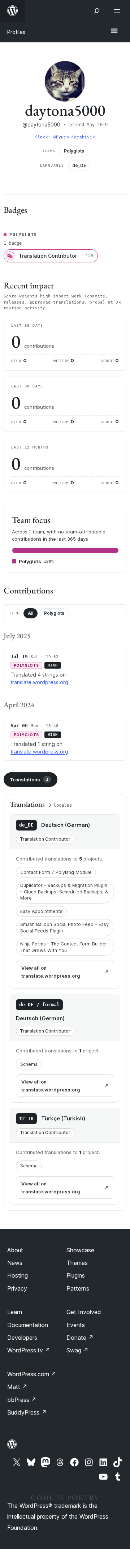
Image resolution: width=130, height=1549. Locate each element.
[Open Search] (97, 11)
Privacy (17, 1288)
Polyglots (54, 613)
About (15, 1250)
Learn (14, 1312)
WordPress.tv (28, 1350)
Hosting (17, 1275)
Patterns (77, 1288)
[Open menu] (118, 11)
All (30, 613)
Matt (17, 1386)
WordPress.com (31, 1374)
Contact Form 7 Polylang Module (56, 872)
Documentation (27, 1325)
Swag (77, 1350)
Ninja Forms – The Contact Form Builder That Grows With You (63, 947)
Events (75, 1325)
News (14, 1262)
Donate (80, 1337)
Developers (22, 1337)
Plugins (75, 1275)
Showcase (80, 1250)
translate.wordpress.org (39, 682)
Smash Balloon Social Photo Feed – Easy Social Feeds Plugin (64, 928)
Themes (77, 1262)
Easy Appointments (41, 911)
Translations (29, 779)
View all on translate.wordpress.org (50, 972)
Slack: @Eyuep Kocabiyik (65, 137)
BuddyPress (27, 1412)
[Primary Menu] (114, 31)
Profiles (16, 32)
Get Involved (83, 1312)
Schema (29, 1064)
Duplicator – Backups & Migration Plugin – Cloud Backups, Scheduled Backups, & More (64, 892)
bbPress (21, 1399)
